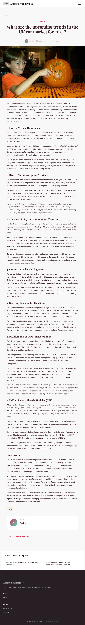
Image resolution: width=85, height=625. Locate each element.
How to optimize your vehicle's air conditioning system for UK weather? (58, 563)
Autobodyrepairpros (21, 3)
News (12, 15)
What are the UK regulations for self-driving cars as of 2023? (22, 563)
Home (5, 597)
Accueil (6, 15)
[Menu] (80, 3)
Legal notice (7, 608)
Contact (6, 612)
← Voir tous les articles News (18, 536)
